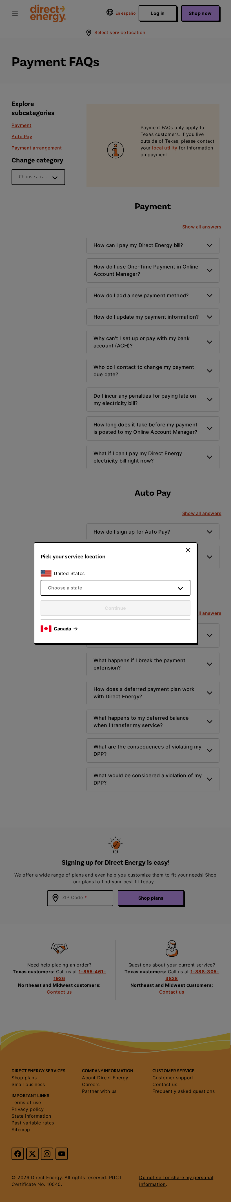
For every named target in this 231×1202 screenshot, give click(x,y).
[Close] (188, 550)
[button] (65, 628)
